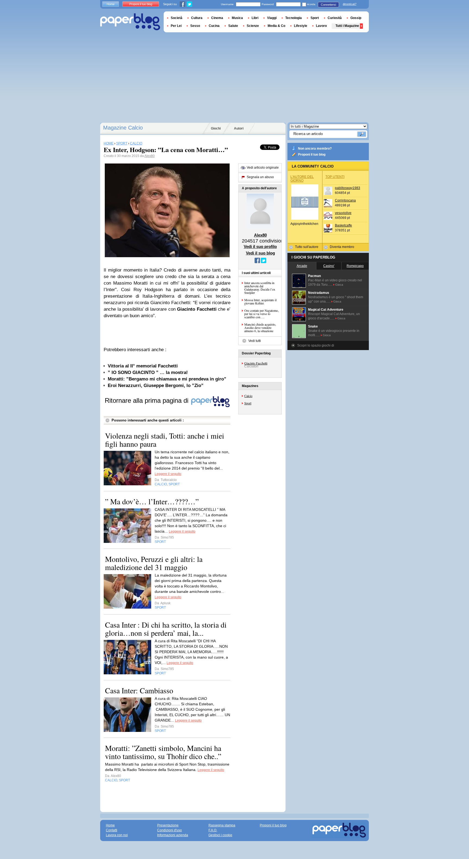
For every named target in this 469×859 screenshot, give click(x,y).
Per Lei (176, 26)
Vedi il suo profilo (260, 246)
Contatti (111, 830)
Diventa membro (342, 247)
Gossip (355, 18)
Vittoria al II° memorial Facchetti (143, 366)
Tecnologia (293, 18)
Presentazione (168, 825)
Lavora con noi (117, 835)
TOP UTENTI (334, 177)
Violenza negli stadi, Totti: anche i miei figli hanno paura (164, 439)
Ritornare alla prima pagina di (147, 400)
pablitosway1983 (347, 188)
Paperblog (130, 21)
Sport (247, 403)
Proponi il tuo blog (311, 154)
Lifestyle (300, 26)
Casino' (328, 266)
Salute (233, 26)
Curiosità (335, 18)
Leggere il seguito (168, 474)
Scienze (253, 26)
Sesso (195, 26)
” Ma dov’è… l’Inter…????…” (152, 501)
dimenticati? (349, 4)
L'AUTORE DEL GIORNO (302, 179)
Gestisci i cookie (220, 835)
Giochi (216, 128)
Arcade (302, 266)
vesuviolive (343, 213)
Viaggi (272, 18)
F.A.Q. (212, 830)
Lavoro (321, 26)
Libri (255, 18)
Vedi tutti (254, 341)
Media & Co (276, 26)
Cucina (214, 26)
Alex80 (149, 156)
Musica (237, 18)
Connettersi (328, 4)
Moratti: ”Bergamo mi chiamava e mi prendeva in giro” (167, 379)
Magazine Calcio (123, 128)
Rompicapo (355, 266)
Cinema (217, 18)
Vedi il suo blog (260, 253)
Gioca (339, 284)
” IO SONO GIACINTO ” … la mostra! (148, 372)
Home (111, 4)
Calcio (248, 396)
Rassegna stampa (221, 825)
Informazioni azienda (172, 835)
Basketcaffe (343, 225)
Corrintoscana (345, 200)
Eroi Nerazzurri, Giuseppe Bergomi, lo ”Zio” (156, 385)
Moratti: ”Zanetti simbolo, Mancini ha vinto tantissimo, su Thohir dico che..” (163, 752)
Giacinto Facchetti (255, 363)
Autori (238, 128)
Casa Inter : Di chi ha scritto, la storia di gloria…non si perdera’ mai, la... (166, 628)
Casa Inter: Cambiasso (139, 690)
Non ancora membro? (315, 148)
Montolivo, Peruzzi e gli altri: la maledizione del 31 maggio (153, 563)
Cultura (196, 18)
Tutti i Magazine (347, 26)
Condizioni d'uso (169, 830)
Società (176, 18)
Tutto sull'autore (306, 247)
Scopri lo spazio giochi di (315, 345)
